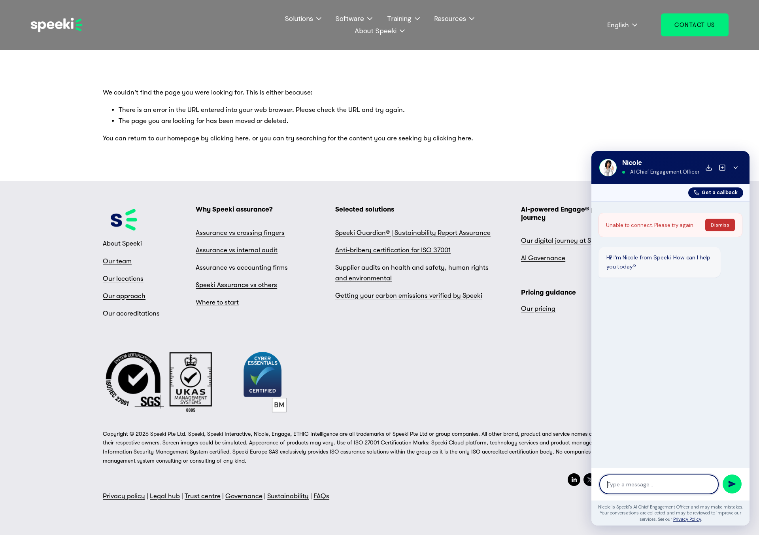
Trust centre (203, 496)
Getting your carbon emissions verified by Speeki (408, 295)
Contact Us (694, 25)
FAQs (321, 496)
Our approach (124, 296)
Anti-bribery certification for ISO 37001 (393, 250)
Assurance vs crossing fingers (240, 232)
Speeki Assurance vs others (236, 285)
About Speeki (122, 243)
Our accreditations (131, 313)
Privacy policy (124, 496)
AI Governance (543, 258)
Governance (243, 496)
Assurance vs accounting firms (242, 267)
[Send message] (732, 484)
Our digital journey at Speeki (564, 240)
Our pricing (538, 308)
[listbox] (617, 25)
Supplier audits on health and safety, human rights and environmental (412, 273)
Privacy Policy (687, 519)
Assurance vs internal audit (237, 250)
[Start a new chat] (722, 168)
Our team (117, 261)
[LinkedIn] (574, 479)
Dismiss (720, 225)
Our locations (123, 278)
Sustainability (288, 496)
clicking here (229, 138)
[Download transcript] (709, 168)
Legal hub (165, 496)
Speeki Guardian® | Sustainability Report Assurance (413, 232)
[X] (589, 479)
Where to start (217, 302)
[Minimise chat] (736, 168)
